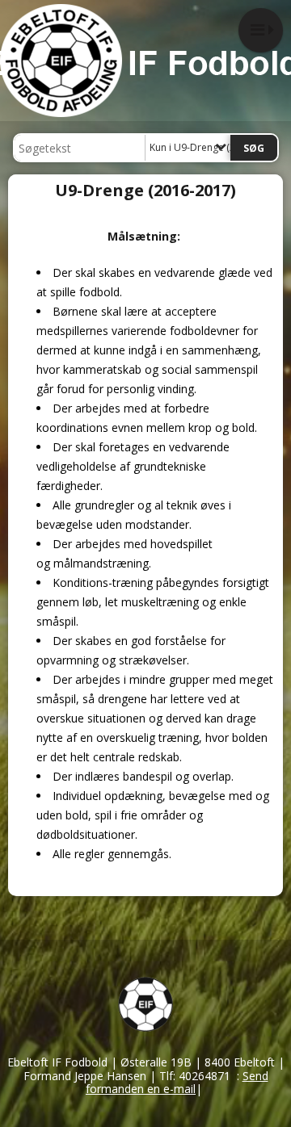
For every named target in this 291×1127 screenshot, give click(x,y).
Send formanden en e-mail (177, 1082)
